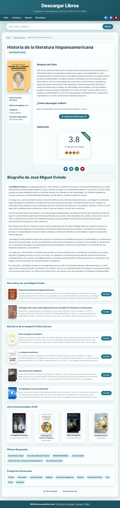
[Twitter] (106, 18)
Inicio (6, 18)
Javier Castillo (78, 456)
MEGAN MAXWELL (60, 456)
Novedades (40, 18)
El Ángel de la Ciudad (19, 435)
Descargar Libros (60, 5)
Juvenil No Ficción (94, 477)
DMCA (87, 504)
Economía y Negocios (65, 477)
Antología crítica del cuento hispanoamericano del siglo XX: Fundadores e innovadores (55, 308)
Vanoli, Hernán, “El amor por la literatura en (25, 461)
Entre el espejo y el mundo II (30, 334)
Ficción (11, 477)
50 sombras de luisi (54, 461)
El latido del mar (101, 436)
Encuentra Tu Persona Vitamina (46, 437)
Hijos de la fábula (74, 435)
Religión (49, 477)
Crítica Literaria (19, 37)
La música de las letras (28, 352)
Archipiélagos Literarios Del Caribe (33, 389)
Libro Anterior (51, 491)
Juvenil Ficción (36, 477)
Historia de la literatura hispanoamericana (36, 290)
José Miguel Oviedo (17, 52)
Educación (22, 477)
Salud (10, 482)
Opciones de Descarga (74, 116)
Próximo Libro (69, 491)
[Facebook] (111, 18)
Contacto (79, 504)
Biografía (20, 482)
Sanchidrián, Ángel (15, 456)
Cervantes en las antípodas (30, 371)
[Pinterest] (116, 18)
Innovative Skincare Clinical (38, 456)
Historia (80, 477)
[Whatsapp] (77, 169)
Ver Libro (106, 294)
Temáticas (16, 18)
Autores (28, 18)
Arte (107, 477)
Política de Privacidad (65, 504)
